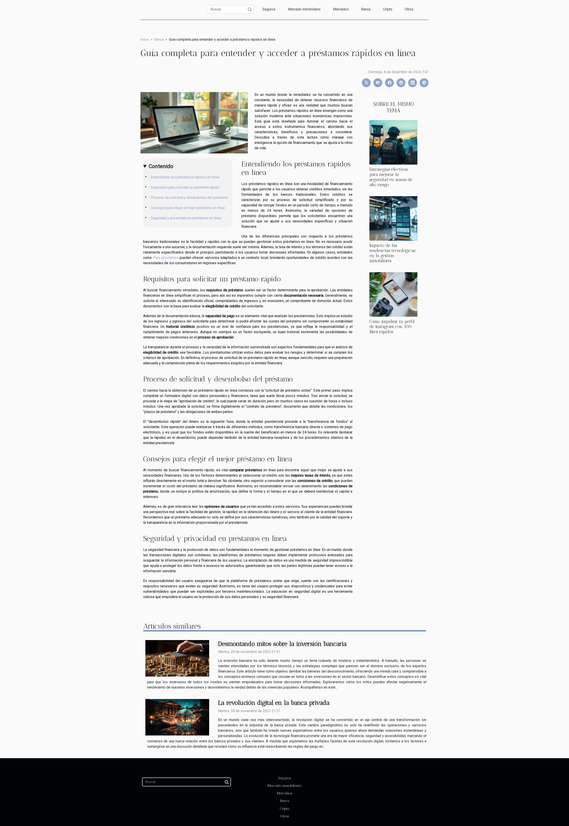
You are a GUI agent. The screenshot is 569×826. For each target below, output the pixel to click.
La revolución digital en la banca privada (274, 702)
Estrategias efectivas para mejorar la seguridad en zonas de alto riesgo (390, 177)
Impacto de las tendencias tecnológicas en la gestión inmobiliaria (392, 253)
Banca (366, 9)
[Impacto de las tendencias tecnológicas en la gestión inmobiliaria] (393, 218)
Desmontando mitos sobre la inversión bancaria (282, 643)
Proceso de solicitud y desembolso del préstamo (189, 197)
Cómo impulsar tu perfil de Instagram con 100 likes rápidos (392, 326)
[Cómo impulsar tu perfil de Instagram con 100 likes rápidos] (393, 294)
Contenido (161, 166)
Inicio (144, 39)
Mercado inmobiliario (304, 9)
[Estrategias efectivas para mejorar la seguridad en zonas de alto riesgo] (393, 142)
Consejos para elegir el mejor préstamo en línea (188, 208)
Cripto (387, 9)
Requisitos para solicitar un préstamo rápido (185, 187)
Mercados (341, 9)
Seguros (268, 9)
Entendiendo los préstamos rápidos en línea (185, 177)
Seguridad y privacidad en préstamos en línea (186, 218)
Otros (409, 9)
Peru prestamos (165, 258)
